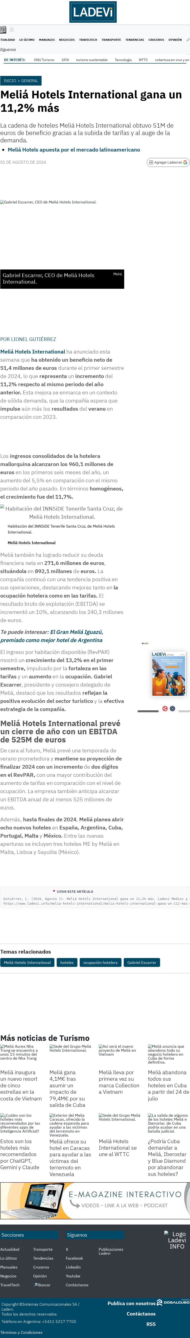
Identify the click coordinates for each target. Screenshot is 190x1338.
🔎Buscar (41, 1284)
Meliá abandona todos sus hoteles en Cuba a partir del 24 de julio (168, 1085)
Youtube (73, 1275)
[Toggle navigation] (10, 29)
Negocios (67, 40)
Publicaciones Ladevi (111, 1251)
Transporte (111, 40)
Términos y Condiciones (21, 1332)
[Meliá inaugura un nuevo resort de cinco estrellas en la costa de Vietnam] (21, 1056)
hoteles (67, 962)
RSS (151, 1324)
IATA (65, 60)
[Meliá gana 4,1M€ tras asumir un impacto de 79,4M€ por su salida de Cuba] (70, 1056)
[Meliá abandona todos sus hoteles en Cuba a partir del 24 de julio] (169, 1056)
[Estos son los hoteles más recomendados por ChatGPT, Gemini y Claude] (21, 1125)
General (29, 80)
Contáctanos (77, 1284)
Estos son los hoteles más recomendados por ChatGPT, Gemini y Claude (19, 1154)
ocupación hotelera (100, 962)
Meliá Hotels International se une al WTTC (118, 1147)
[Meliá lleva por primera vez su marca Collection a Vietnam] (120, 1056)
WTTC (143, 60)
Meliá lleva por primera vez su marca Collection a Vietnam (119, 1082)
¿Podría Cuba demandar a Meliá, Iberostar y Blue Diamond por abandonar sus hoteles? (167, 1157)
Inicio (10, 80)
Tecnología (123, 60)
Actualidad (9, 1249)
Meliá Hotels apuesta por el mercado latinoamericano (74, 149)
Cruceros (156, 40)
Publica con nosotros (132, 1303)
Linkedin (73, 1267)
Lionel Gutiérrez (33, 339)
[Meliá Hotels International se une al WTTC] (120, 1125)
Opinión (175, 40)
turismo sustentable (92, 60)
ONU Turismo (44, 60)
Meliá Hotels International (32, 351)
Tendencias (134, 40)
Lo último (27, 40)
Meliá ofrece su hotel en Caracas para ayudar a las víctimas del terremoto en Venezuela (70, 1158)
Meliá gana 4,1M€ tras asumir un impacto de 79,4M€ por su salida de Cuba (67, 1088)
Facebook (74, 1258)
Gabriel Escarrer (141, 962)
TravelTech (88, 40)
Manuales (47, 40)
